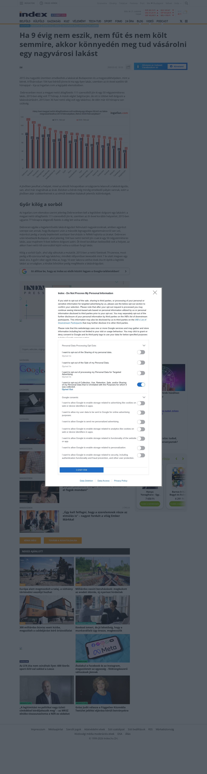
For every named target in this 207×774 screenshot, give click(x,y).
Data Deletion (86, 480)
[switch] (141, 352)
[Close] (156, 293)
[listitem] (103, 345)
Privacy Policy (120, 480)
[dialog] (103, 387)
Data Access (103, 480)
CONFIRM (81, 470)
